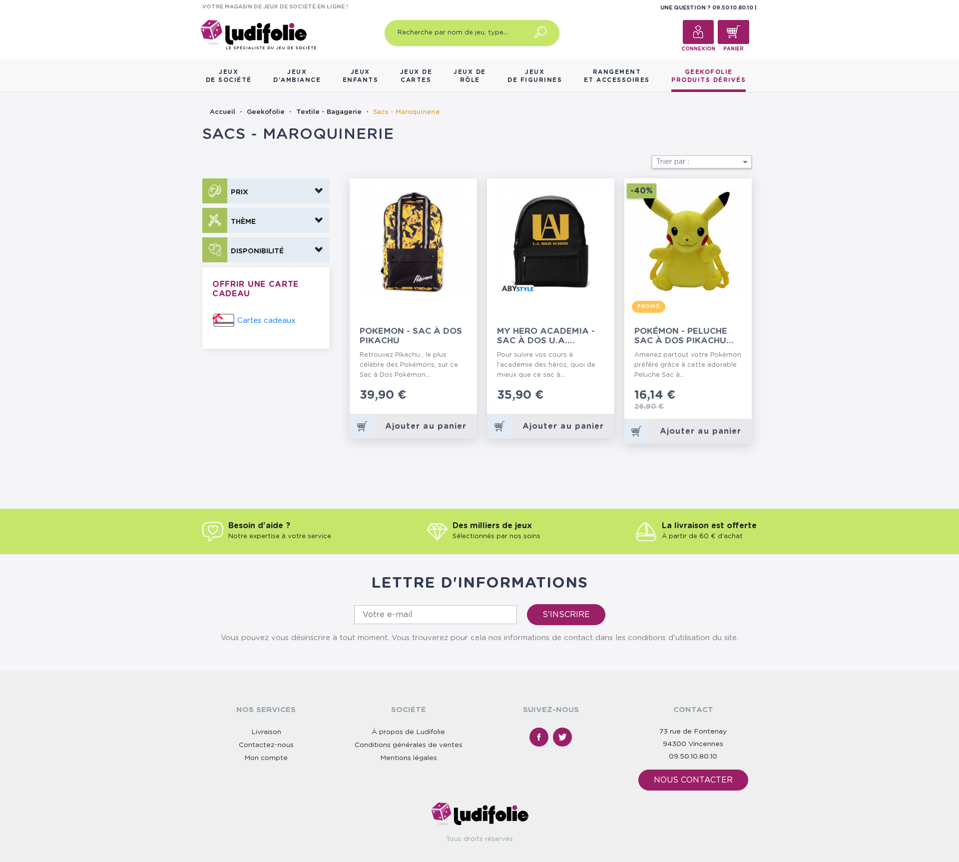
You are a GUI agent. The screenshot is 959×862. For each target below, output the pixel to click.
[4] (456, 396)
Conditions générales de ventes (409, 745)
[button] (266, 190)
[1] (432, 396)
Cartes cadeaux (266, 320)
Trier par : (703, 162)
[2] (440, 396)
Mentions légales (408, 758)
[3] (448, 396)
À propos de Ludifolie (408, 732)
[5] (464, 396)
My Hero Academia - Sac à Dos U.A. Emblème (546, 336)
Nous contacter (693, 780)
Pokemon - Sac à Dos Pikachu (411, 336)
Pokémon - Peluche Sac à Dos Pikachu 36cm (680, 336)
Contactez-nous (266, 745)
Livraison (266, 732)
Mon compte (266, 758)
